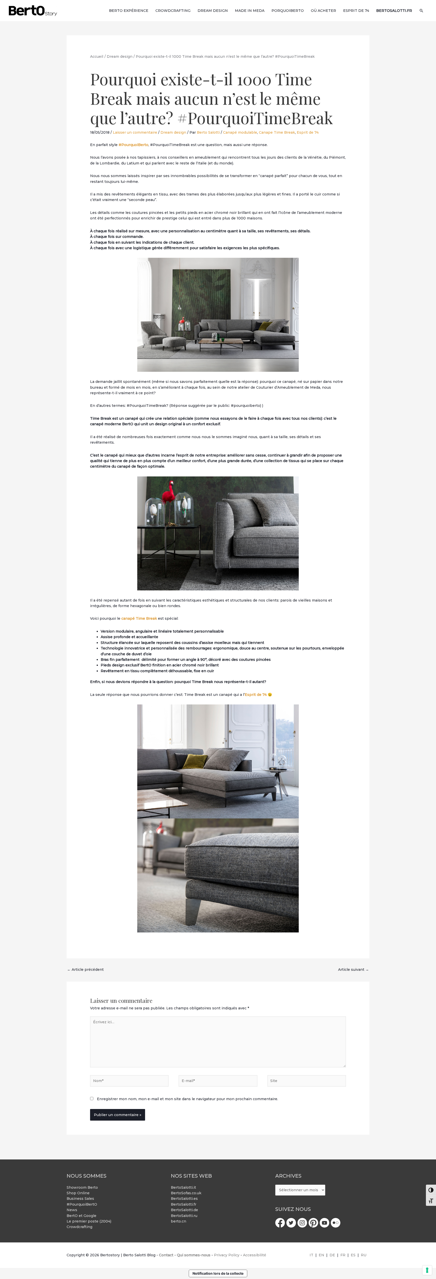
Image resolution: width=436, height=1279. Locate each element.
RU (363, 1255)
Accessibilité (254, 1255)
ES (353, 1255)
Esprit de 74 (308, 132)
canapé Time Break (139, 618)
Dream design (173, 132)
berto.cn (178, 1221)
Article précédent (85, 969)
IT (311, 1255)
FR (342, 1255)
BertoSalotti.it (183, 1187)
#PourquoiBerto (133, 145)
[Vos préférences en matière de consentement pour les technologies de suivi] (427, 1270)
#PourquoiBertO (82, 1204)
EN (321, 1255)
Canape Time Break (277, 132)
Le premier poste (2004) (89, 1221)
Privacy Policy (226, 1255)
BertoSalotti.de (184, 1210)
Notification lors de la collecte (218, 1273)
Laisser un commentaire (135, 132)
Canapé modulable (240, 132)
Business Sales (80, 1198)
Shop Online (78, 1193)
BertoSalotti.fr (183, 1204)
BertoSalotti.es (184, 1198)
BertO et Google (81, 1215)
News (72, 1210)
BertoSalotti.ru (184, 1215)
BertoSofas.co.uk (186, 1193)
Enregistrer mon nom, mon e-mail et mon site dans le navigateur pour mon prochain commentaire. (187, 1099)
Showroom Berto (82, 1187)
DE (332, 1255)
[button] (421, 10)
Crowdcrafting (79, 1227)
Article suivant (353, 969)
